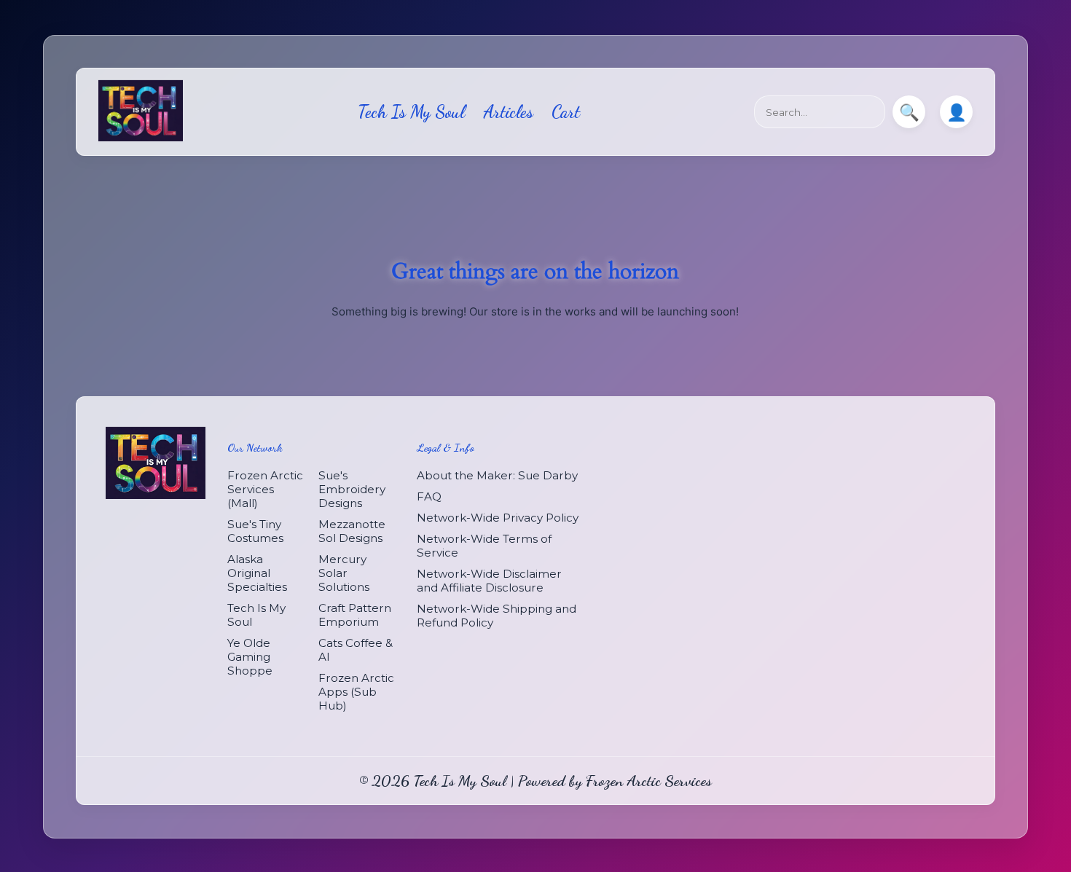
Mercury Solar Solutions (343, 573)
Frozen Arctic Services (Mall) (265, 490)
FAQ (429, 497)
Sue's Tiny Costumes (255, 532)
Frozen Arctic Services (649, 781)
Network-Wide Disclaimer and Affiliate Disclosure (489, 581)
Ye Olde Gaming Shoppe (249, 657)
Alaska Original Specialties (257, 573)
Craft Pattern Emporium (354, 615)
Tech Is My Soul (411, 111)
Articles (508, 111)
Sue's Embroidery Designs (351, 490)
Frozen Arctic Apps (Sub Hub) (356, 692)
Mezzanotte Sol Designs (351, 532)
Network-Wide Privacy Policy (497, 518)
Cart (566, 111)
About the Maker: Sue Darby (497, 476)
